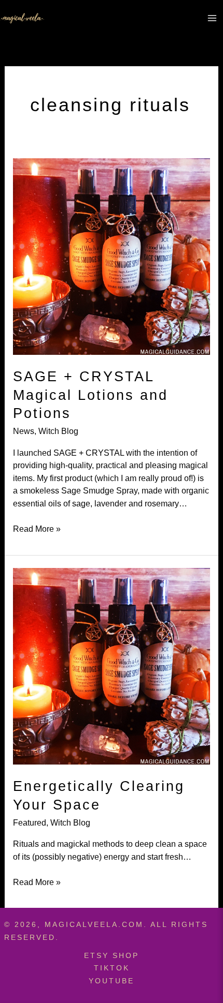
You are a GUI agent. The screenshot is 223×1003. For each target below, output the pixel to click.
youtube (111, 981)
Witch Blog (58, 431)
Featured (29, 822)
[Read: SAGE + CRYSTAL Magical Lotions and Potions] (111, 255)
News (23, 431)
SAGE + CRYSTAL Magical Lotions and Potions (90, 394)
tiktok (112, 968)
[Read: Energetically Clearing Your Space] (111, 665)
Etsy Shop (111, 955)
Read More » (37, 529)
